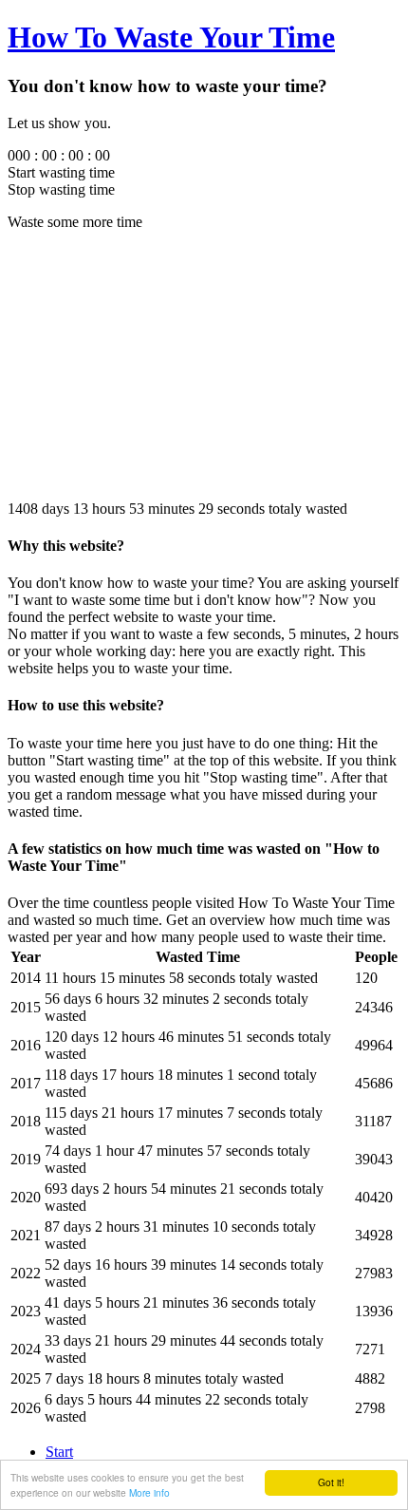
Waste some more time (75, 222)
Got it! (331, 1482)
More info (149, 1492)
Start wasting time (61, 172)
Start (59, 1452)
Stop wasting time (61, 189)
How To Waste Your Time (171, 37)
